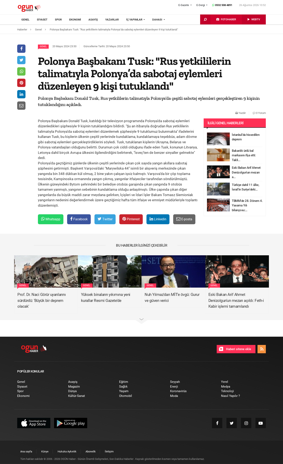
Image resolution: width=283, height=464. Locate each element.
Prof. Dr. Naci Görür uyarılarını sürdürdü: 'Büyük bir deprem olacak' (41, 300)
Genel (43, 46)
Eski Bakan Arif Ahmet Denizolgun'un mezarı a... (246, 172)
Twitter (107, 219)
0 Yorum (260, 112)
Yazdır (242, 112)
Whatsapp (52, 219)
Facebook (80, 219)
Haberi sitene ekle (238, 349)
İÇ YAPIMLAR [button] (134, 19)
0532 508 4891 (223, 5)
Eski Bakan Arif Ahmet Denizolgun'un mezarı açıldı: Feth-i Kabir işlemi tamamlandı (236, 300)
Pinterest (133, 219)
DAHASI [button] (157, 19)
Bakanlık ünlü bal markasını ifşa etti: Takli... (244, 155)
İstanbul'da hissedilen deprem (245, 137)
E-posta (186, 219)
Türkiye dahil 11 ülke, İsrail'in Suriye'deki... (245, 187)
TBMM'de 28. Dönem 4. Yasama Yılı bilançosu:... (247, 205)
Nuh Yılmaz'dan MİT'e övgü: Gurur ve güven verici (172, 297)
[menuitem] (29, 19)
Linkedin (159, 219)
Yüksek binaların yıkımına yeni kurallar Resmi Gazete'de (105, 297)
